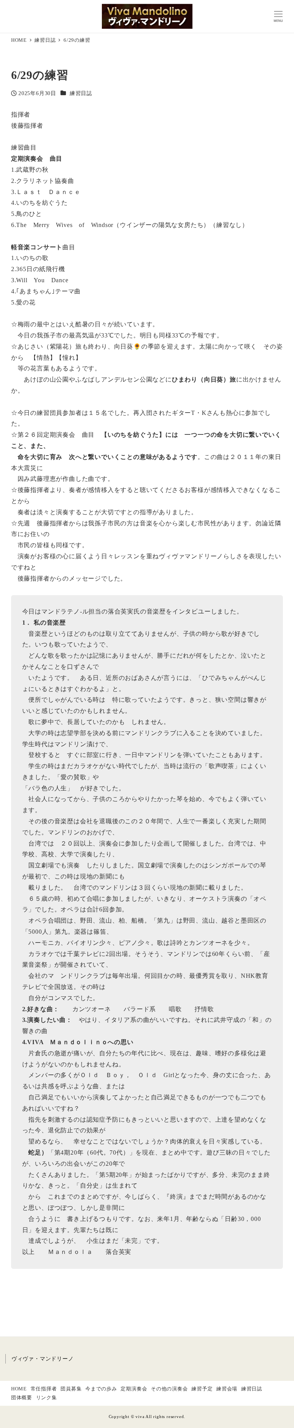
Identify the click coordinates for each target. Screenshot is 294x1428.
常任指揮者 (44, 1389)
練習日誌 (81, 93)
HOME (19, 1389)
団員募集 (71, 1389)
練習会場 (226, 1389)
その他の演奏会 (169, 1389)
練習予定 (201, 1389)
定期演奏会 (134, 1389)
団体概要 (21, 1397)
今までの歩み (101, 1389)
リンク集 (46, 1397)
